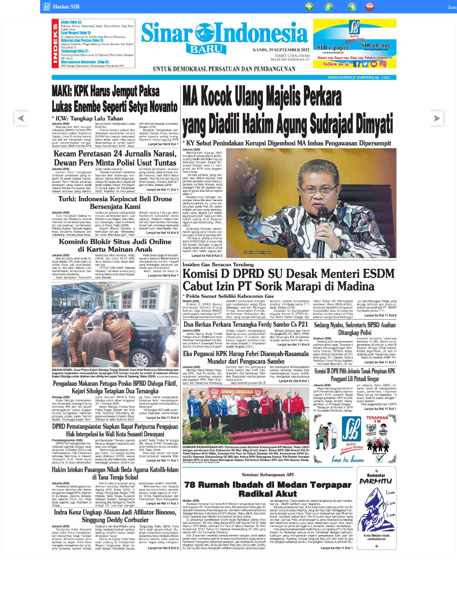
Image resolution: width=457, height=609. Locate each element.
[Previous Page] (328, 6)
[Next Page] (439, 127)
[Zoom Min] (370, 6)
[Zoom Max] (309, 6)
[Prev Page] (19, 127)
